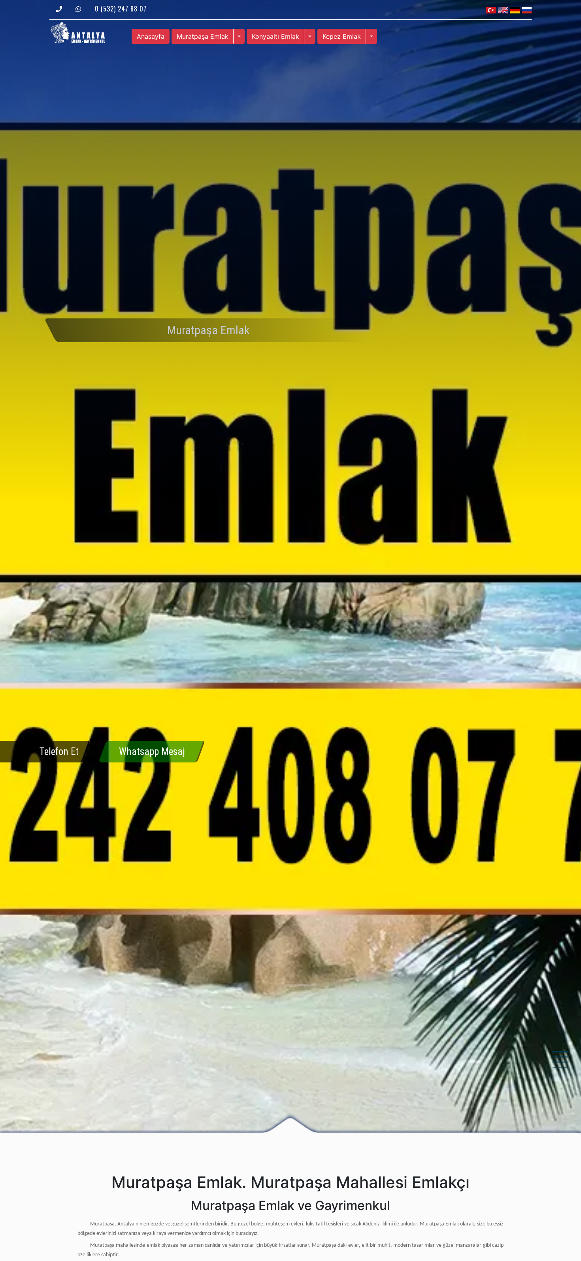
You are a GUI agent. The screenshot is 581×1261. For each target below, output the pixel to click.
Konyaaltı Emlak (275, 36)
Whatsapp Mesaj (152, 751)
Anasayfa (150, 36)
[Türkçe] (491, 9)
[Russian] (527, 9)
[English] (503, 9)
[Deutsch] (515, 9)
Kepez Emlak (342, 36)
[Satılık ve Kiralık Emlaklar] (77, 32)
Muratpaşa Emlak (202, 36)
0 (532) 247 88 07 (121, 8)
